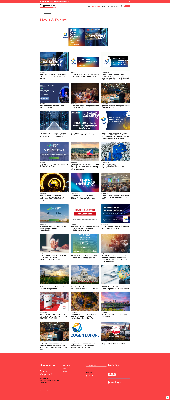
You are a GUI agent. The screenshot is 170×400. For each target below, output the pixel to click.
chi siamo (110, 6)
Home (41, 13)
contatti (116, 6)
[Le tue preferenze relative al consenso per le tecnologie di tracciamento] (167, 397)
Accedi (127, 6)
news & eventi (96, 6)
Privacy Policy (42, 390)
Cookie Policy (48, 390)
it (129, 1)
